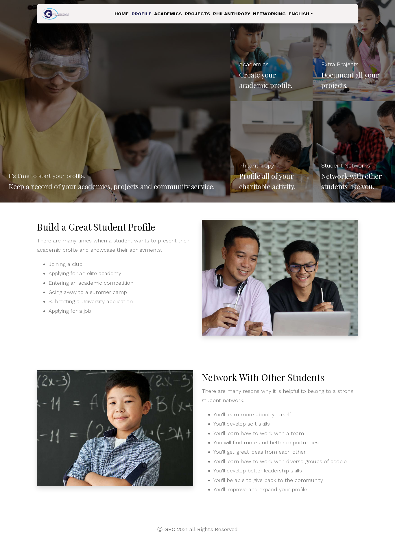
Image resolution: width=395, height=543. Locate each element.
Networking (269, 13)
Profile (142, 13)
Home (122, 13)
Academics (168, 13)
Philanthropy (231, 13)
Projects (197, 13)
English (299, 13)
